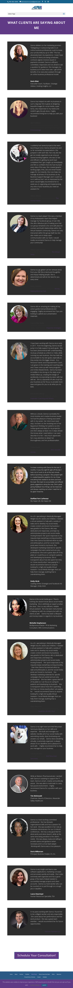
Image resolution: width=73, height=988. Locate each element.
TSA (53, 896)
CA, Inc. (53, 854)
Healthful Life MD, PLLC (46, 711)
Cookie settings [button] (34, 985)
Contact (39, 977)
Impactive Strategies (53, 328)
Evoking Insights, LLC (44, 86)
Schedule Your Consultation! (36, 955)
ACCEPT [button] (44, 985)
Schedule (45, 977)
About (16, 974)
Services (21, 974)
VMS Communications (46, 628)
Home (11, 974)
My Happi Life (46, 501)
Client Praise (34, 974)
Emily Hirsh (42, 586)
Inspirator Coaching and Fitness (42, 398)
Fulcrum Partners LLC (52, 931)
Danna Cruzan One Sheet (44, 974)
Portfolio (27, 974)
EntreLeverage (35, 130)
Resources (59, 974)
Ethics (53, 974)
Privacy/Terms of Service (29, 977)
